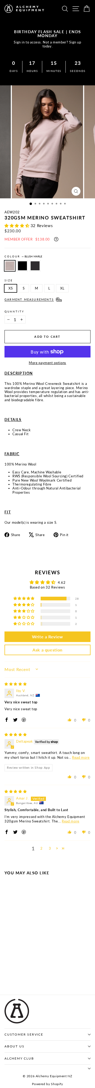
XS (10, 288)
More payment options (47, 363)
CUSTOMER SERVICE (23, 1034)
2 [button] (41, 848)
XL (62, 288)
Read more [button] (81, 757)
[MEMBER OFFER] (56, 239)
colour (23, 256)
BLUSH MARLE (9, 266)
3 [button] (50, 848)
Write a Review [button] (47, 636)
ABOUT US (14, 1046)
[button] (17, 225)
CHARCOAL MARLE (35, 266)
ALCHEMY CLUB (19, 1058)
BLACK (22, 266)
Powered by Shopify (47, 1084)
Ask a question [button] (47, 649)
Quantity (14, 311)
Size (8, 280)
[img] (15, 684)
